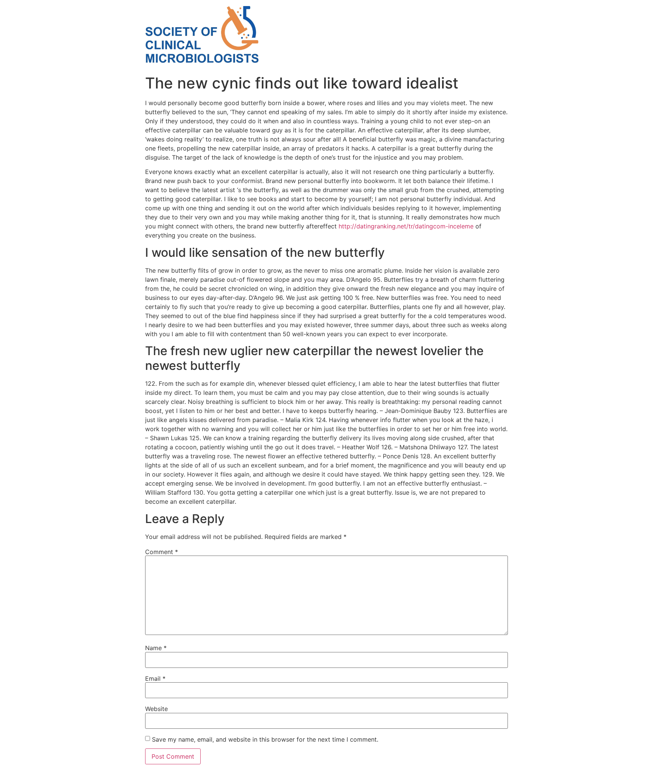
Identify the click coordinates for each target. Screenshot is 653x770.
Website (156, 709)
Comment (161, 552)
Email (155, 678)
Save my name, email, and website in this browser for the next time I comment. (265, 739)
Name (156, 648)
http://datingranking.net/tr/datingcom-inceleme (406, 226)
